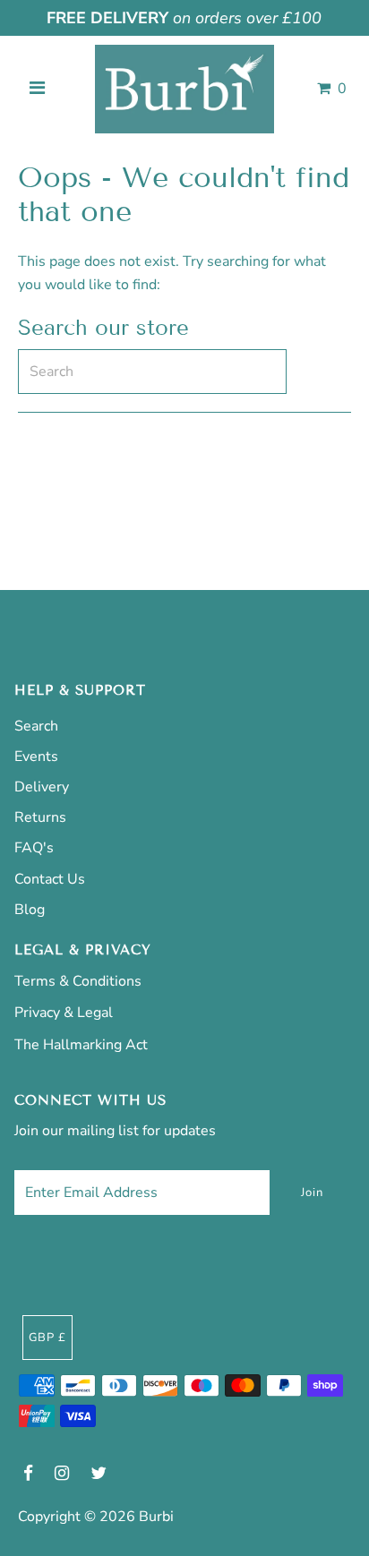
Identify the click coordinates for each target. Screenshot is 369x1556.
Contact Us (49, 879)
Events (36, 756)
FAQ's (34, 848)
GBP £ (47, 1337)
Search (36, 726)
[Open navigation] (37, 88)
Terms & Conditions (78, 981)
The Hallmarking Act (81, 1045)
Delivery (41, 787)
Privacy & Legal (63, 1012)
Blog (29, 909)
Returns (40, 817)
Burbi (156, 1516)
